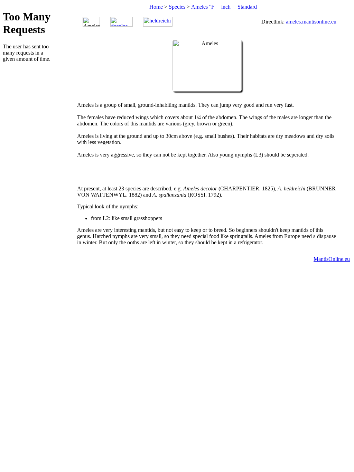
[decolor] (121, 22)
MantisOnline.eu (332, 259)
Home (156, 7)
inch (226, 7)
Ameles (199, 7)
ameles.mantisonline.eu (311, 22)
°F (211, 7)
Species (177, 7)
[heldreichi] (158, 22)
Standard (247, 7)
